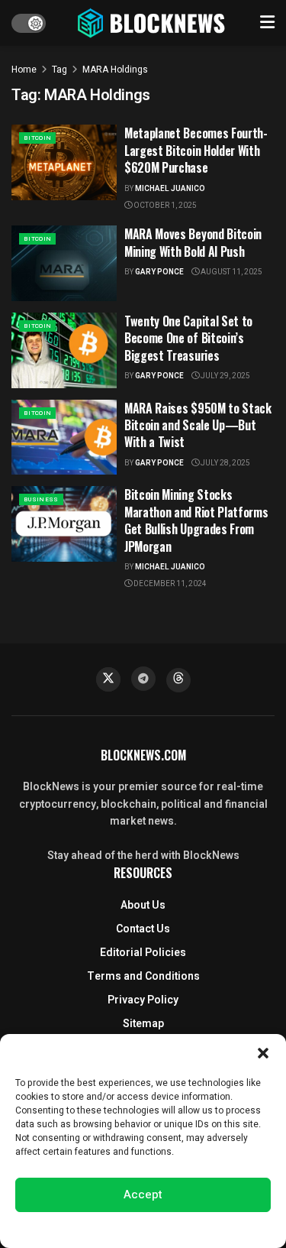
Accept (143, 1194)
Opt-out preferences (97, 1228)
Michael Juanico (170, 188)
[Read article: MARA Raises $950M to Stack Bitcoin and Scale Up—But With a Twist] (64, 437)
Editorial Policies (143, 953)
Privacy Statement (185, 1228)
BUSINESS (41, 499)
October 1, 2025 (164, 205)
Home (24, 69)
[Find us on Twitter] (108, 679)
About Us (143, 905)
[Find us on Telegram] (143, 678)
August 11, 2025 (230, 272)
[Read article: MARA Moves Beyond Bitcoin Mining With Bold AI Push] (64, 263)
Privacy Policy (143, 1000)
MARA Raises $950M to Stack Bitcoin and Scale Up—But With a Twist (198, 425)
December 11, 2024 (169, 584)
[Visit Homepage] (152, 23)
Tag (59, 69)
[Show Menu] (267, 23)
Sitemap (143, 1024)
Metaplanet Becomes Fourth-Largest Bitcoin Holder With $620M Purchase (196, 150)
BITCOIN (37, 138)
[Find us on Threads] (178, 680)
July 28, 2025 (224, 463)
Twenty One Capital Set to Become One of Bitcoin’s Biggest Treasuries (188, 338)
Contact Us (143, 929)
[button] (263, 1053)
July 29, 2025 (224, 376)
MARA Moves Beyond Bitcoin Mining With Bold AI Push (193, 242)
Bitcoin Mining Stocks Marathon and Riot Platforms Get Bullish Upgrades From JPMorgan (196, 520)
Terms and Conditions (143, 976)
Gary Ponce (159, 272)
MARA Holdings (115, 69)
